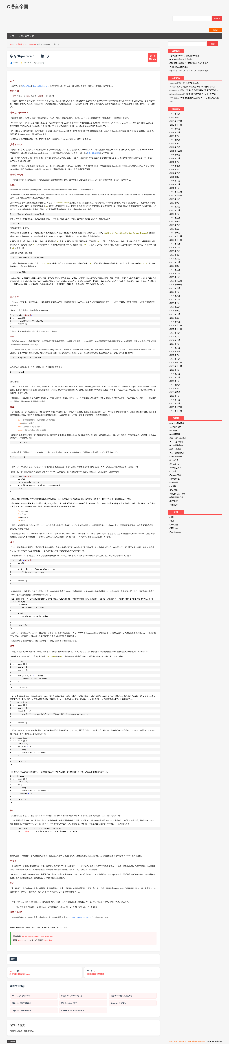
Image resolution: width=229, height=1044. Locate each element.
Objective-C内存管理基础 (21, 1003)
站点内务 (174, 490)
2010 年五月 (175, 218)
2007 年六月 (175, 348)
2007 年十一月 (176, 329)
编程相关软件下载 (177, 494)
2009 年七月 (175, 255)
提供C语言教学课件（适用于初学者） (199, 87)
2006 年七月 (175, 381)
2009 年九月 (175, 247)
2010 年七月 (175, 210)
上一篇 (19, 972)
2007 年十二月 (176, 325)
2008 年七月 (175, 299)
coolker (173, 83)
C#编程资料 (175, 434)
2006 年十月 (175, 370)
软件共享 (174, 505)
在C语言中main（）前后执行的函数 (184, 56)
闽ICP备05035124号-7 (197, 1041)
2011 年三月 (175, 181)
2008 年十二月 (176, 281)
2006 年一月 (175, 403)
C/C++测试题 (175, 449)
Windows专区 (175, 475)
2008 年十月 (175, 288)
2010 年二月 (175, 229)
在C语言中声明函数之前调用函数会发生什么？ (189, 63)
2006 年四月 (175, 392)
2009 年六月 (175, 259)
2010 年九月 (175, 203)
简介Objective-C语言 (69, 1003)
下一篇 (95, 972)
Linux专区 (174, 460)
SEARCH (217, 18)
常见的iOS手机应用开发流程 (121, 995)
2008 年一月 (175, 322)
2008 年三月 (175, 314)
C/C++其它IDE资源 (178, 438)
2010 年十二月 (176, 192)
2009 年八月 (175, 251)
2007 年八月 (175, 340)
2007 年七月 (175, 344)
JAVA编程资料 (176, 457)
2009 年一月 (175, 277)
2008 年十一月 (176, 285)
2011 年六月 (175, 170)
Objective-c (32, 44)
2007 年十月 (175, 333)
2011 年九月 (175, 158)
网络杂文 (174, 501)
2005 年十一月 (176, 411)
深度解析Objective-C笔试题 (71, 995)
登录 (20, 1030)
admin (15, 63)
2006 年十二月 (176, 363)
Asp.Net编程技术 (177, 423)
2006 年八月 (175, 377)
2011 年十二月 (176, 151)
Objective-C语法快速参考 (21, 1010)
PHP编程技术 (175, 468)
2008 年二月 (175, 318)
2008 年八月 (175, 296)
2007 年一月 (175, 359)
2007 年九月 (175, 337)
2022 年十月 (175, 114)
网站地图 (182, 1041)
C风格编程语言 (20, 44)
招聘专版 (174, 483)
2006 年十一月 (176, 366)
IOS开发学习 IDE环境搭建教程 (72, 1010)
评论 (174, 528)
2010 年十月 (175, 199)
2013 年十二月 (176, 121)
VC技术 (173, 471)
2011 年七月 (175, 166)
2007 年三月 (175, 351)
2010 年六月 (175, 214)
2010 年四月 (175, 221)
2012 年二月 (175, 147)
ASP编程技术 (175, 427)
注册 (172, 517)
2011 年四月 (175, 177)
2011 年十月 (175, 155)
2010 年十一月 (176, 195)
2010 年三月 (175, 225)
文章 (174, 525)
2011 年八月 (175, 162)
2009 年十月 (175, 244)
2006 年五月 (175, 389)
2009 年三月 (175, 270)
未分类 (173, 486)
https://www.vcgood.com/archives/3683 (37, 936)
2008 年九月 (175, 292)
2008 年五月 (175, 307)
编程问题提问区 (176, 497)
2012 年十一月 (176, 125)
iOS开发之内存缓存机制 (21, 995)
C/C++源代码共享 (177, 453)
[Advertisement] (83, 9)
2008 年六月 (175, 303)
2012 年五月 (175, 136)
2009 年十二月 (176, 236)
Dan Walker (26, 86)
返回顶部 (11, 1042)
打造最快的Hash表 (191, 83)
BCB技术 (174, 431)
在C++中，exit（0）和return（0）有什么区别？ (189, 71)
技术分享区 (175, 479)
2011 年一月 (175, 188)
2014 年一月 (175, 118)
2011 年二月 (175, 184)
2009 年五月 (175, 262)
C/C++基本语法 (176, 442)
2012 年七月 (175, 129)
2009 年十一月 (176, 240)
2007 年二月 (175, 355)
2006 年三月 (175, 396)
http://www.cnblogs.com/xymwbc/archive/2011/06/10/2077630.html (41, 927)
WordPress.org (175, 532)
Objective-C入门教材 (118, 1003)
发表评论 (41, 63)
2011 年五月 (175, 173)
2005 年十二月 (176, 407)
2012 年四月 (175, 140)
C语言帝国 (48, 940)
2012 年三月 (175, 144)
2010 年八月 (175, 207)
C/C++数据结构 (176, 445)
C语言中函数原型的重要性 (181, 59)
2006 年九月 (175, 374)
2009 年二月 (175, 273)
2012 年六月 (175, 132)
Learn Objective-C (40, 86)
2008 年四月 (175, 311)
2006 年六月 (175, 385)
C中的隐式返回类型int (179, 67)
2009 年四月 (175, 266)
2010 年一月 (175, 233)
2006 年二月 (175, 400)
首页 (12, 36)
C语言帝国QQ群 (26, 36)
